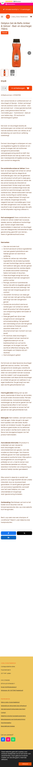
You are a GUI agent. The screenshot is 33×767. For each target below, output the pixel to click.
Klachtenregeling (6, 722)
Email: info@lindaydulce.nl (8, 687)
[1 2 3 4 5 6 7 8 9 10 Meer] (4, 88)
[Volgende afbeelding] (29, 53)
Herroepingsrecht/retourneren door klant (13, 709)
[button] (4, 72)
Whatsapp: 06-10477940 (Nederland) (12, 690)
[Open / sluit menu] (2, 16)
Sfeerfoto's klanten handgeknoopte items (13, 716)
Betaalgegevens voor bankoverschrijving (13, 719)
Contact (3, 712)
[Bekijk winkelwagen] (31, 16)
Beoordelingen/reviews (8, 726)
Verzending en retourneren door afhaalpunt (14, 705)
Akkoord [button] (25, 764)
